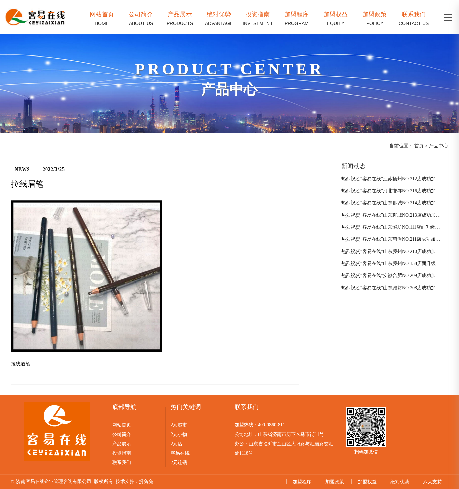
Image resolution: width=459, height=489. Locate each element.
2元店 (176, 443)
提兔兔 (146, 481)
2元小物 (179, 434)
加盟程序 (297, 18)
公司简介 (141, 18)
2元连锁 (179, 462)
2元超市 (179, 424)
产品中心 (438, 145)
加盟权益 (336, 18)
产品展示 (180, 18)
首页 (419, 145)
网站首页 (102, 18)
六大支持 (432, 481)
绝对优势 (219, 18)
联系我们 (414, 18)
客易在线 (180, 453)
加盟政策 (375, 18)
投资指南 (258, 18)
